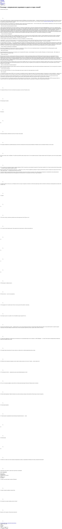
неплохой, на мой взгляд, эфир (48, 21)
